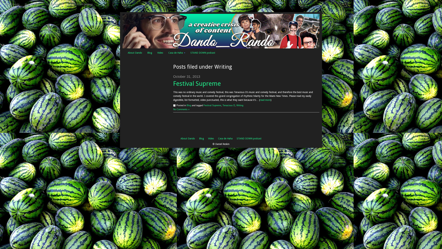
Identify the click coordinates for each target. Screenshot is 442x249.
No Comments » (181, 109)
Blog (27, 4)
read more (265, 100)
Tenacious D (229, 105)
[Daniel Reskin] (221, 31)
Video (38, 4)
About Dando (12, 4)
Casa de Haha (53, 4)
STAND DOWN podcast (80, 4)
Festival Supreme (197, 83)
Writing (239, 105)
